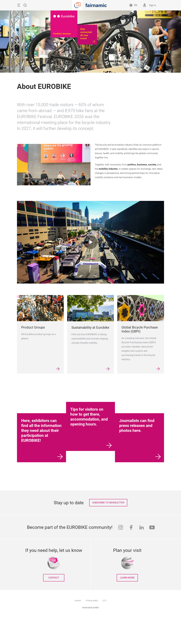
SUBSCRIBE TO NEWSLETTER (108, 502)
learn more (127, 577)
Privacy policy (92, 600)
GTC (104, 600)
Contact (53, 577)
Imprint (78, 600)
